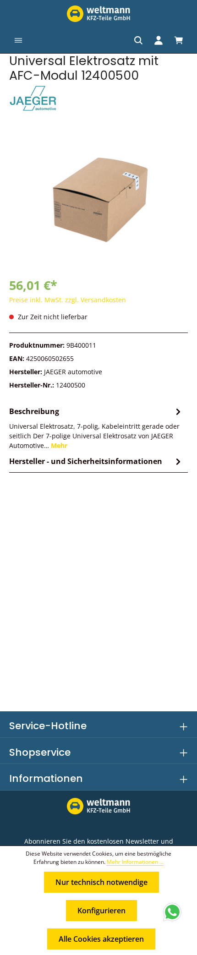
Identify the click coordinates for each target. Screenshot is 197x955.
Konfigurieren (101, 911)
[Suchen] (138, 40)
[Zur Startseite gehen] (98, 13)
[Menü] (18, 40)
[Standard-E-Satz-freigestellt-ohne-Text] (98, 200)
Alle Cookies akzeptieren (101, 939)
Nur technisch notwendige (101, 882)
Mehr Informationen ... (135, 862)
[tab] (96, 428)
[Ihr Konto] (158, 40)
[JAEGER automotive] (98, 99)
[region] (98, 200)
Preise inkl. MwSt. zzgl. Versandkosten (67, 299)
